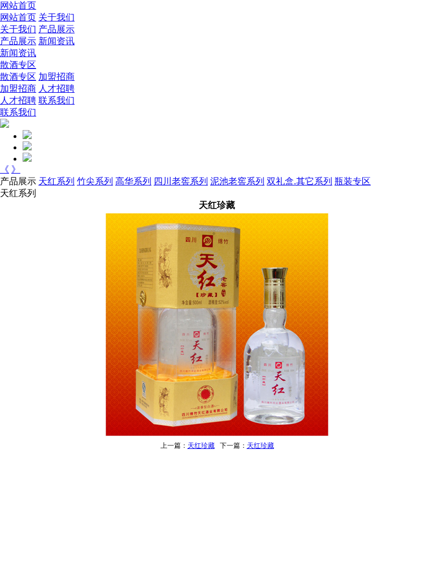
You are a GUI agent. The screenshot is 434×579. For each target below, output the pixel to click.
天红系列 (56, 181)
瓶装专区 (353, 181)
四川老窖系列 (181, 181)
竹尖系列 (95, 181)
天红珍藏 (201, 446)
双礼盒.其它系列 (299, 181)
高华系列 (133, 181)
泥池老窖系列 (237, 181)
